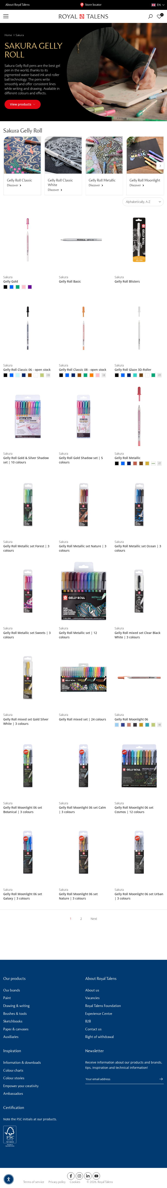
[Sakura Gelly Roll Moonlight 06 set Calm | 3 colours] (83, 766)
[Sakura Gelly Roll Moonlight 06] (139, 677)
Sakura (20, 35)
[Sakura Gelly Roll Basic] (83, 239)
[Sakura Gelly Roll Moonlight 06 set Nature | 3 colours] (83, 852)
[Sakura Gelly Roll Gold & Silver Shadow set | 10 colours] (27, 416)
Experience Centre (98, 1014)
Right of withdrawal (99, 1037)
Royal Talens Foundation (103, 1006)
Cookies (75, 1182)
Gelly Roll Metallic (127, 458)
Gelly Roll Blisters (127, 281)
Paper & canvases (15, 1029)
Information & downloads (22, 1062)
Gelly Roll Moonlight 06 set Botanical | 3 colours (22, 809)
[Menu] (27, 16)
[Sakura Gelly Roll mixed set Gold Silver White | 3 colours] (27, 677)
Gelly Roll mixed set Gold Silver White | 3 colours (25, 721)
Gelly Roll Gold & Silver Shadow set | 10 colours (26, 460)
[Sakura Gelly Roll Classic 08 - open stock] (83, 328)
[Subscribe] (159, 1079)
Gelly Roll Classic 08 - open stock (82, 370)
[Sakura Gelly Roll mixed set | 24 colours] (83, 677)
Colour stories (13, 1078)
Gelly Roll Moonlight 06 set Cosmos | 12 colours (134, 809)
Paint (7, 998)
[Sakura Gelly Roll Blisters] (139, 239)
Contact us (93, 1029)
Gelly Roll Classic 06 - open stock (27, 370)
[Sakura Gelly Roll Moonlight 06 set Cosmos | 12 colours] (139, 766)
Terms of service (33, 1182)
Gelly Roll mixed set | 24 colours (82, 719)
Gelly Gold (10, 281)
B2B (88, 1021)
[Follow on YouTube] (96, 1176)
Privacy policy (56, 1182)
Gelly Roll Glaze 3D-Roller (133, 370)
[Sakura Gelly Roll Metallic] (139, 416)
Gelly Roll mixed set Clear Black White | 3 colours (137, 635)
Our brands (11, 990)
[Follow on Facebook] (71, 1176)
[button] (158, 5)
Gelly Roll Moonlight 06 (131, 719)
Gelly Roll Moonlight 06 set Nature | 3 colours (78, 896)
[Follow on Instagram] (79, 1176)
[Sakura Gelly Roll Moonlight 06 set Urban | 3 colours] (139, 852)
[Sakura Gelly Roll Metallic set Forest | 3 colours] (27, 504)
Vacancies (92, 998)
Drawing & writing (16, 1006)
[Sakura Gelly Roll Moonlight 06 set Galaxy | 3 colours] (27, 852)
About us (92, 990)
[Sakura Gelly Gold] (27, 239)
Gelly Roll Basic (70, 281)
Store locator (93, 5)
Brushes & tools (15, 1014)
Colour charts (13, 1070)
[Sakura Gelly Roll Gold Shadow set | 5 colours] (83, 416)
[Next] (160, 165)
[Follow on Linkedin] (88, 1176)
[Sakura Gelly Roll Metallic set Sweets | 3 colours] (27, 591)
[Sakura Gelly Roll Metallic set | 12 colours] (83, 591)
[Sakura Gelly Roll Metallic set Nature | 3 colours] (83, 504)
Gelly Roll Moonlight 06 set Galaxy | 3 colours (22, 896)
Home (8, 35)
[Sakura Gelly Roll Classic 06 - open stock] (27, 328)
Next (94, 919)
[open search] (150, 16)
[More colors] (48, 375)
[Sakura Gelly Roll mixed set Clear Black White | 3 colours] (139, 591)
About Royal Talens (17, 5)
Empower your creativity (20, 1086)
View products (20, 104)
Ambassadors (13, 1093)
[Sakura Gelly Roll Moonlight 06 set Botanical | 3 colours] (27, 766)
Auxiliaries (10, 1037)
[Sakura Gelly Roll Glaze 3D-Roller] (139, 328)
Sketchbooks (12, 1021)
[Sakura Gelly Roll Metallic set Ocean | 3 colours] (139, 504)
